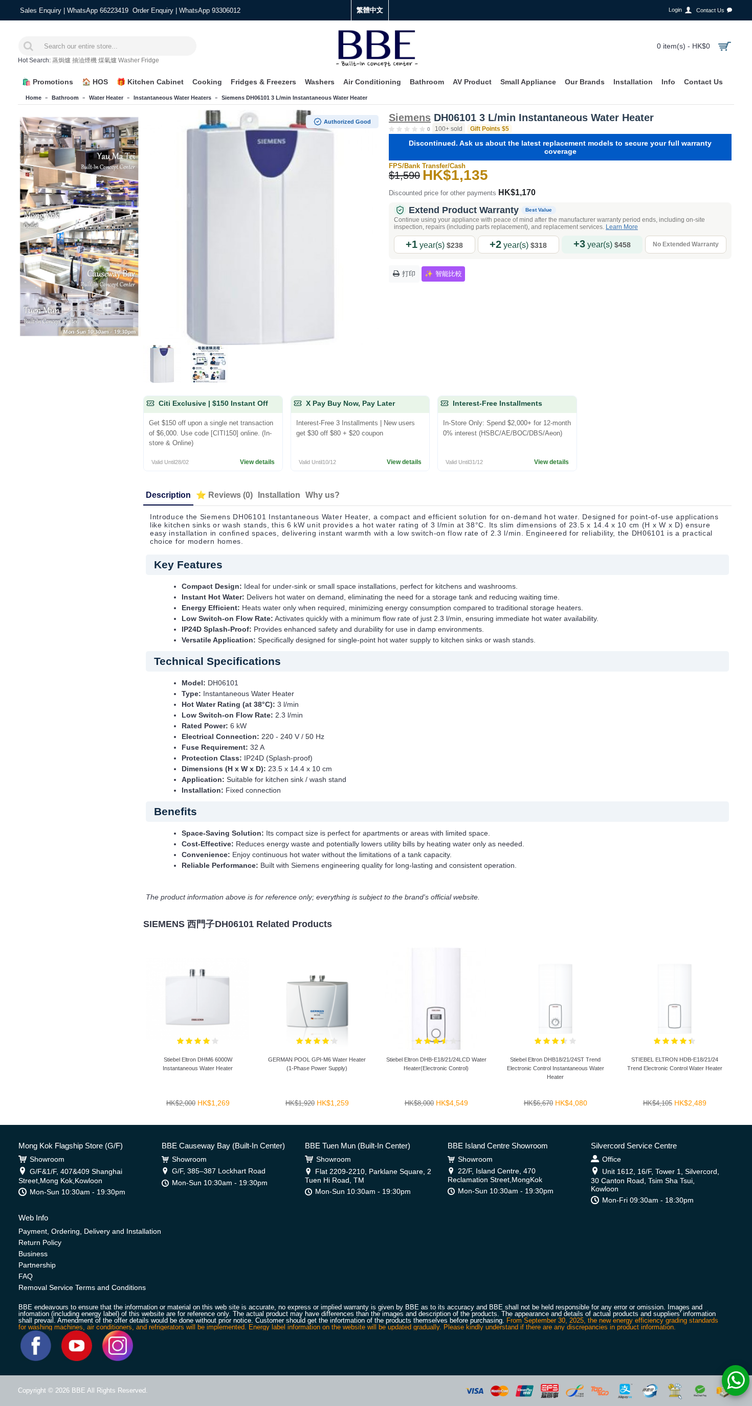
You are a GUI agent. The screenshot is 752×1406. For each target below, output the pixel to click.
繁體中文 (370, 10)
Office (611, 1159)
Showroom (47, 1159)
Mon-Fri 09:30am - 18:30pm (648, 1200)
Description (168, 495)
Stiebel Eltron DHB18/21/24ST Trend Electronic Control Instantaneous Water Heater (555, 1068)
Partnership (37, 1265)
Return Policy (39, 1242)
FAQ (25, 1276)
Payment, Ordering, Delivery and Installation (89, 1231)
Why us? (322, 495)
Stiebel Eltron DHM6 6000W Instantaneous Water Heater (198, 1063)
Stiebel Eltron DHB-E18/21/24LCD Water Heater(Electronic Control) (436, 1063)
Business (33, 1254)
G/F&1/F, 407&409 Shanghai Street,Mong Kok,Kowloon (70, 1176)
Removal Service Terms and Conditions (82, 1287)
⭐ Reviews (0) (224, 495)
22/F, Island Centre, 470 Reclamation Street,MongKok (495, 1175)
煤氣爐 (107, 60)
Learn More (622, 227)
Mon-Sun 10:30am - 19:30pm (77, 1192)
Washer (129, 60)
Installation (279, 495)
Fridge (150, 60)
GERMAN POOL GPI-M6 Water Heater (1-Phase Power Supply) (317, 1063)
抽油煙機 (84, 60)
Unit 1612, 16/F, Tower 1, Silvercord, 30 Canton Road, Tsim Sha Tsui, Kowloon (655, 1180)
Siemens (410, 117)
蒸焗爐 (61, 60)
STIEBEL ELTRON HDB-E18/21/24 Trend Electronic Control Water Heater (674, 1063)
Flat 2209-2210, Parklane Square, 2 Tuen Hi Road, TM (368, 1175)
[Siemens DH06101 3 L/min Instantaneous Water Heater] (261, 227)
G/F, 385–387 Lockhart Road (219, 1171)
